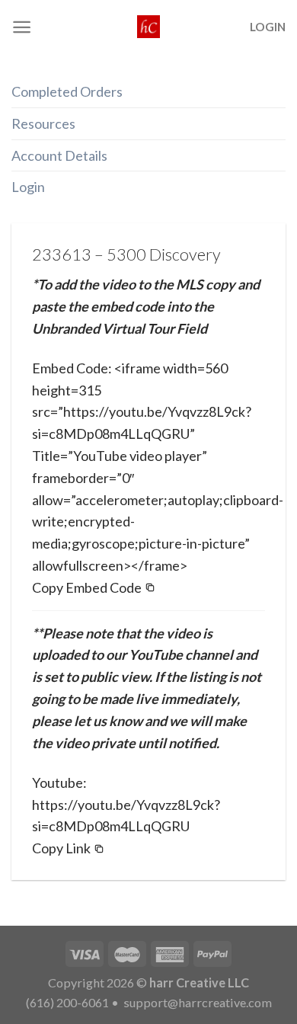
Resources (43, 123)
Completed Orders (67, 91)
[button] (93, 588)
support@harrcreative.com (196, 1002)
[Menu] (21, 27)
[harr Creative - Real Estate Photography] (148, 26)
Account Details (59, 155)
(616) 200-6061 (67, 1002)
